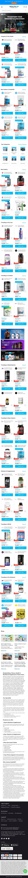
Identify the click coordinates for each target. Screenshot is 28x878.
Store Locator (4, 821)
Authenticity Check (11, 819)
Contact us (3, 805)
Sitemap (21, 821)
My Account (4, 813)
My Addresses (18, 813)
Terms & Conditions (15, 807)
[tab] (11, 32)
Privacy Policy (15, 805)
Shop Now (14, 3)
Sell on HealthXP (13, 821)
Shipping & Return (5, 807)
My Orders (10, 813)
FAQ (9, 805)
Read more (3, 650)
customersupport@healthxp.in (12, 827)
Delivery (19, 819)
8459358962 (15, 829)
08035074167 (9, 829)
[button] (24, 7)
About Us (3, 819)
